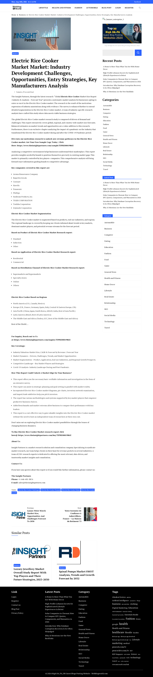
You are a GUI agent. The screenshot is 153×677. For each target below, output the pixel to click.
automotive (133, 600)
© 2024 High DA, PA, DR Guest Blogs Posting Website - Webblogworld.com (76, 673)
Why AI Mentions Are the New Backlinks (118, 91)
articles (129, 597)
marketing (117, 643)
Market (73, 96)
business (116, 603)
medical (126, 643)
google (115, 624)
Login (118, 8)
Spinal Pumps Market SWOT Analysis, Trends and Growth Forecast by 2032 (77, 575)
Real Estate (107, 150)
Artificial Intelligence (120, 600)
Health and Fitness (61, 8)
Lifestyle (43, 8)
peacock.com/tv (119, 647)
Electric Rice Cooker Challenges (28, 490)
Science (134, 654)
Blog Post (106, 8)
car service (125, 604)
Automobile (92, 8)
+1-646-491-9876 (26, 479)
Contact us (16, 605)
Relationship (108, 154)
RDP (131, 651)
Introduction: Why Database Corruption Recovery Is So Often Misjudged (58, 629)
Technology (107, 165)
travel (114, 661)
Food (105, 128)
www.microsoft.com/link (120, 664)
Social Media (107, 162)
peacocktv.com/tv (120, 650)
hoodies (136, 633)
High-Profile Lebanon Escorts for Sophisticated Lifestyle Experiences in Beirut (59, 606)
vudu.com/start (125, 661)
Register (129, 8)
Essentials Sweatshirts (118, 619)
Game (105, 132)
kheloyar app (116, 636)
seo (139, 654)
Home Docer (107, 143)
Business (15, 53)
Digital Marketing (120, 608)
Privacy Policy (17, 613)
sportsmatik (122, 658)
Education (107, 120)
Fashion (78, 8)
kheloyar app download (128, 636)
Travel (105, 169)
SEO (104, 158)
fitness (138, 619)
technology (135, 657)
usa (119, 661)
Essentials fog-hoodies (118, 615)
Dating (105, 117)
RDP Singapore (117, 654)
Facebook (137, 2)
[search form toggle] (140, 8)
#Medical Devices (119, 597)
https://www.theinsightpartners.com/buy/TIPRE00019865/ (44, 435)
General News (108, 135)
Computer (107, 113)
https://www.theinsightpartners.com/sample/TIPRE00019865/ (45, 145)
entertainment (117, 611)
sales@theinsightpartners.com (32, 482)
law (130, 640)
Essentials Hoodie (131, 615)
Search (138, 53)
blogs (138, 601)
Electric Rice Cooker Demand (50, 490)
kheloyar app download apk (120, 640)
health (123, 624)
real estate (127, 654)
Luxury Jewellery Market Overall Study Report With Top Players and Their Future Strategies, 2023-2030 (31, 574)
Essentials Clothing (127, 611)
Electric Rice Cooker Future (71, 490)
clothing (134, 604)
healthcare (118, 632)
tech (127, 658)
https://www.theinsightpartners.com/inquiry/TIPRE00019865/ (42, 339)
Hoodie (128, 632)
